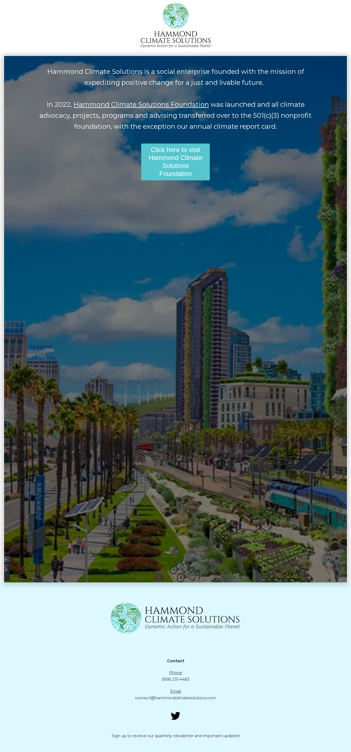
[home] (175, 25)
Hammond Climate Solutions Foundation (141, 104)
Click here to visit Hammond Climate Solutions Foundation (175, 161)
